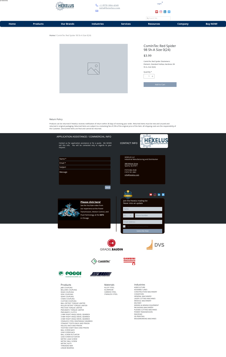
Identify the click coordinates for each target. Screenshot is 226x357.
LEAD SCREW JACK (68, 332)
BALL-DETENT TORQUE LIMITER (73, 303)
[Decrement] (145, 76)
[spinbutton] (149, 76)
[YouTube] (156, 11)
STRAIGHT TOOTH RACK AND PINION (75, 323)
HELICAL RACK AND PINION (71, 325)
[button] (38, 24)
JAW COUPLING (66, 287)
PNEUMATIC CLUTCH (69, 312)
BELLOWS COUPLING (69, 290)
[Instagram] (160, 11)
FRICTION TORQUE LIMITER (71, 308)
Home (52, 35)
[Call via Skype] (149, 11)
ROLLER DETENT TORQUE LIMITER (74, 305)
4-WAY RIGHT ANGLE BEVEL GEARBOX (75, 319)
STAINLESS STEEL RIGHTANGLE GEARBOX (77, 321)
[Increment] (152, 76)
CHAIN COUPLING (68, 299)
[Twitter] (169, 11)
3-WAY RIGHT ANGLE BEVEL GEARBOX (75, 316)
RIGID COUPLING (67, 292)
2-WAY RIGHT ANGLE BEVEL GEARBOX (75, 314)
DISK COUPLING (67, 294)
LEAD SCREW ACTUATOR (70, 337)
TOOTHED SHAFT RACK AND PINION (75, 328)
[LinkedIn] (165, 11)
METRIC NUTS (66, 343)
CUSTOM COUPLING (68, 301)
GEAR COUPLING (67, 296)
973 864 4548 (131, 170)
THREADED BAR (67, 346)
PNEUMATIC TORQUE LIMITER (72, 310)
